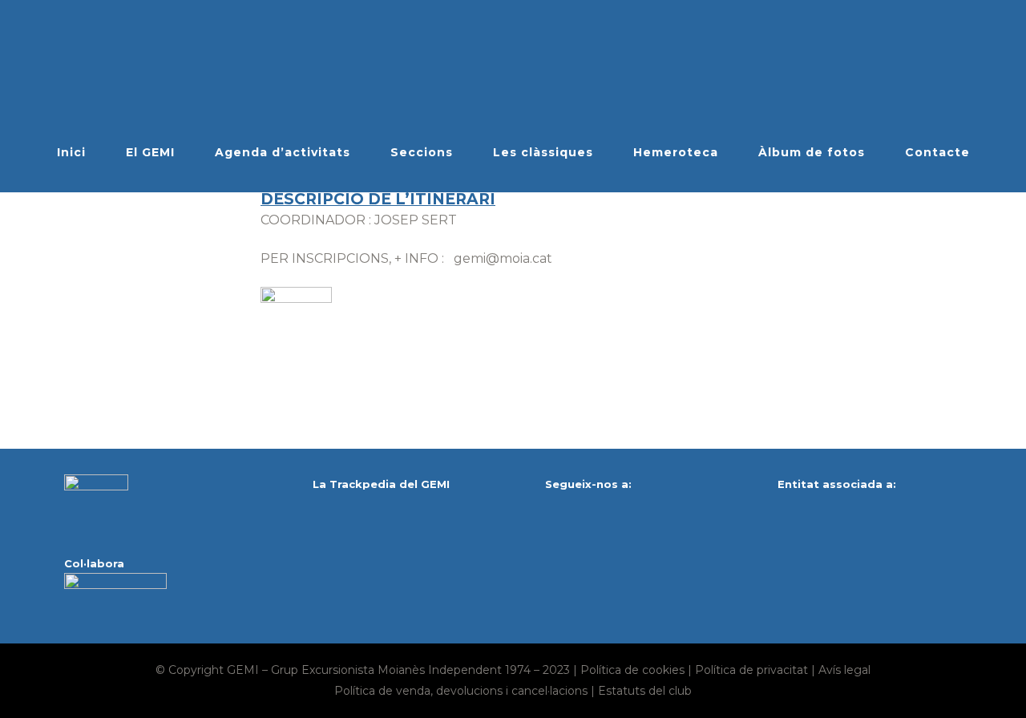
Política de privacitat (751, 670)
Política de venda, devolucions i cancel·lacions (461, 691)
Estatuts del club (645, 691)
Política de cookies (632, 670)
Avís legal (844, 670)
